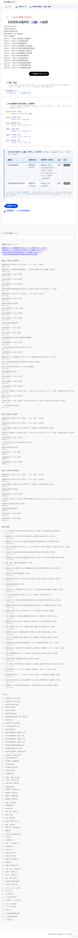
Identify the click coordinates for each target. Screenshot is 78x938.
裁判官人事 (8, 710)
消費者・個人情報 (10, 859)
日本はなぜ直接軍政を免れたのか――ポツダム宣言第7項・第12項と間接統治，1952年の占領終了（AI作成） (37, 547)
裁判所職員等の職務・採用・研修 (15, 716)
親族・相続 (8, 802)
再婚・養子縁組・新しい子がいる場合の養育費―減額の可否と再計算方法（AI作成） (30, 626)
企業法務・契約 (10, 852)
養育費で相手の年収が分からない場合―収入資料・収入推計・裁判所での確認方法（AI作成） (33, 578)
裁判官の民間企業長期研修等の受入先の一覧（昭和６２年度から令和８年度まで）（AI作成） (30, 289)
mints (7, 890)
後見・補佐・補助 (10, 811)
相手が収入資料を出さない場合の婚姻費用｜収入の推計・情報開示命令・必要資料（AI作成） (33, 680)
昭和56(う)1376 (46, 165)
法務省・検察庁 (10, 884)
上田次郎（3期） (16, 117)
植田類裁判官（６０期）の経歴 (11, 518)
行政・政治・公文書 (11, 869)
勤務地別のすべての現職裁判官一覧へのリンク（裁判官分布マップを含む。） (25, 248)
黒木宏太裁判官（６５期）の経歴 (12, 494)
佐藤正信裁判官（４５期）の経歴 (12, 462)
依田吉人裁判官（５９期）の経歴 (12, 381)
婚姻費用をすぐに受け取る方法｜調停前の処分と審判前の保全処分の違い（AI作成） (30, 536)
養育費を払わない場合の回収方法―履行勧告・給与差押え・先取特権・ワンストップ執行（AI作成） (35, 648)
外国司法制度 (9, 729)
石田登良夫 (26, 192)
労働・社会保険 (10, 865)
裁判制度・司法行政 (11, 723)
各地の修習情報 (10, 758)
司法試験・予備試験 (11, 761)
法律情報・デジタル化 (12, 900)
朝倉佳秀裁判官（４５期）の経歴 (12, 313)
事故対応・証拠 (10, 799)
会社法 (7, 837)
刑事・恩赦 (8, 825)
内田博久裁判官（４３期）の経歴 (12, 274)
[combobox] (37, 237)
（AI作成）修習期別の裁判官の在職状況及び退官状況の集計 (20, 254)
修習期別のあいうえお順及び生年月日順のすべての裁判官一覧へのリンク (24, 250)
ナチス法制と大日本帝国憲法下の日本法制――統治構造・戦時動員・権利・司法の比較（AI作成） (34, 664)
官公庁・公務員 (10, 875)
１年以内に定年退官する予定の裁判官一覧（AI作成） (18, 347)
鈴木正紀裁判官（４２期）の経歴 (12, 376)
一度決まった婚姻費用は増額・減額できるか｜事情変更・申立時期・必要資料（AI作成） (31, 637)
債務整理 (8, 846)
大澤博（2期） (12, 93)
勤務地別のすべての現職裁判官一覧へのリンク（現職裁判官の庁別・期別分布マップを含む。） (30, 357)
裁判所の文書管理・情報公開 (14, 751)
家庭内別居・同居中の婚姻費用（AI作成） (18, 573)
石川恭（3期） (15, 129)
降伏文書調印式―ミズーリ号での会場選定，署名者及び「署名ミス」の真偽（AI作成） (31, 669)
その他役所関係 (10, 916)
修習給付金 (8, 770)
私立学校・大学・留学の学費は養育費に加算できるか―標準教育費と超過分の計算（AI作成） (33, 600)
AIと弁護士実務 (10, 897)
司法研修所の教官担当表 (9, 371)
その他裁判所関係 (10, 913)
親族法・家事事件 (10, 821)
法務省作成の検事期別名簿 (10, 323)
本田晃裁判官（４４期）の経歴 (11, 327)
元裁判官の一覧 (11, 206)
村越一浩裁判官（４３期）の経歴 (12, 318)
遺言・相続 (8, 818)
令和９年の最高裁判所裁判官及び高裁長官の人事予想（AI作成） (21, 362)
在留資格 (8, 840)
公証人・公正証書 (10, 843)
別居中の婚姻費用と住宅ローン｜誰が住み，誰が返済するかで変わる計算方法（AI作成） (31, 653)
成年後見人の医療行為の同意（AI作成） (14, 503)
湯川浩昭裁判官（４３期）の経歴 (12, 284)
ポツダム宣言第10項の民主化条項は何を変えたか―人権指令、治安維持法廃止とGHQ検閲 (32, 531)
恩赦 (6, 830)
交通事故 (8, 787)
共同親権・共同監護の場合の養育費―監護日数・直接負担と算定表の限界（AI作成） (30, 552)
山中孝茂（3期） (16, 134)
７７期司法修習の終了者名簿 (10, 405)
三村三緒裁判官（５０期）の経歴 (12, 437)
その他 (7, 919)
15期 (30, 113)
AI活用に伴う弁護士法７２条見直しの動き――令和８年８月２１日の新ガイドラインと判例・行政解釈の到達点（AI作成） (38, 391)
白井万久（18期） (16, 111)
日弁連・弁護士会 (10, 780)
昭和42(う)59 (45, 183)
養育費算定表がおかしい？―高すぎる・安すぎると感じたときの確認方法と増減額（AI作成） (33, 674)
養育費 (7, 808)
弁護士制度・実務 (10, 783)
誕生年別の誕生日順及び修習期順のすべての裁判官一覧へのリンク (22, 252)
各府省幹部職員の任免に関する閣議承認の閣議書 (16, 337)
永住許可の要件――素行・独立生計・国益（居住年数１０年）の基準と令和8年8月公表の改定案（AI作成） (34, 400)
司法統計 (8, 720)
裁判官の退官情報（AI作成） (10, 303)
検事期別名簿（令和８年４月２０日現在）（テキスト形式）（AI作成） (23, 264)
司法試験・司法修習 (11, 755)
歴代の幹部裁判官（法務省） (14, 742)
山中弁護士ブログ (9, 2)
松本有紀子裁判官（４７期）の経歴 (12, 308)
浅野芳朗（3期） (16, 123)
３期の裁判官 (9, 210)
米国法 (7, 909)
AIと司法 (8, 894)
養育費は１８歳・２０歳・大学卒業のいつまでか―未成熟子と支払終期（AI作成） (30, 610)
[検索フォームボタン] (74, 237)
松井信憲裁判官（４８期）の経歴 (12, 352)
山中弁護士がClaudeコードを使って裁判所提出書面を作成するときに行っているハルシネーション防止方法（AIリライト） (38, 499)
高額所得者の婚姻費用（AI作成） (15, 584)
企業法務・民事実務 (11, 834)
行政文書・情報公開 (11, 881)
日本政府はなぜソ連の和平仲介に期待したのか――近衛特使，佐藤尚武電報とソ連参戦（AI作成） (34, 589)
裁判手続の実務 (10, 713)
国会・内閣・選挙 (10, 878)
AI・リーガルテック (11, 888)
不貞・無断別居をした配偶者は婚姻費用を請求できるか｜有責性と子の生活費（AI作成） (31, 616)
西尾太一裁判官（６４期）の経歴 (12, 396)
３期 (44, 6)
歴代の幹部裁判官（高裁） (13, 735)
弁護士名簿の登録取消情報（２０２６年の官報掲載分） (18, 366)
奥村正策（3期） (16, 140)
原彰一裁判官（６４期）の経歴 (11, 332)
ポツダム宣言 (9, 906)
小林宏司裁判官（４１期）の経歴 (12, 386)
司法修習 (8, 764)
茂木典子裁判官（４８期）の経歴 (12, 279)
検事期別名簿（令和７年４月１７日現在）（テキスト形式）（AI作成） (23, 293)
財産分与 (8, 814)
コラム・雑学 (9, 904)
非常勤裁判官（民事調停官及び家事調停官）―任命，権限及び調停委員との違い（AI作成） (32, 642)
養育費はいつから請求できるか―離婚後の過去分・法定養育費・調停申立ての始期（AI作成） (33, 568)
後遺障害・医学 (10, 792)
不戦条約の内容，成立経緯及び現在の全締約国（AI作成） (22, 658)
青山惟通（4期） (26, 93)
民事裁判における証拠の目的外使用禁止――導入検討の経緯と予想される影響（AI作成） (28, 269)
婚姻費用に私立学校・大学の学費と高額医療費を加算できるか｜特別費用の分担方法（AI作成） (33, 605)
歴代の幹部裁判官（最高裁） (14, 732)
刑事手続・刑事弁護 (11, 827)
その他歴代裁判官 (10, 726)
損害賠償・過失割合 (11, 789)
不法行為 (8, 849)
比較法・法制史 (10, 871)
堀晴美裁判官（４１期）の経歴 (11, 452)
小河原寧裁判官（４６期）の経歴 (12, 342)
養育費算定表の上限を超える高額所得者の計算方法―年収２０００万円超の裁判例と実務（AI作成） (35, 557)
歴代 (16, 90)
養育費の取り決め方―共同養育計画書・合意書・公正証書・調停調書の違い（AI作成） (31, 632)
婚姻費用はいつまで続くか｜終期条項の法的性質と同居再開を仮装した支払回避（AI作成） (32, 541)
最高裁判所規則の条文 (12, 748)
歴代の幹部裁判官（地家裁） (14, 739)
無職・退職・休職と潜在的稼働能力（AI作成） (19, 563)
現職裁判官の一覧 (10, 698)
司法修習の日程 (10, 767)
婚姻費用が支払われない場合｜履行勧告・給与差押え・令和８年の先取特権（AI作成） (31, 621)
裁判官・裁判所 (10, 704)
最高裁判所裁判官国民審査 (13, 745)
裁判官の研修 (9, 707)
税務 (6, 862)
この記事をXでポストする (39, 73)
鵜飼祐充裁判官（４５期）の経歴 (12, 298)
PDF (59, 165)
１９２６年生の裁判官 (23, 210)
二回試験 (8, 773)
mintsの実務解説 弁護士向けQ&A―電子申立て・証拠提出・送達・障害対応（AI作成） (28, 428)
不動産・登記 (9, 856)
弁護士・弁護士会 (10, 777)
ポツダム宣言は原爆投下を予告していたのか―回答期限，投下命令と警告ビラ (28, 594)
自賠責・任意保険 (10, 796)
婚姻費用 (8, 805)
